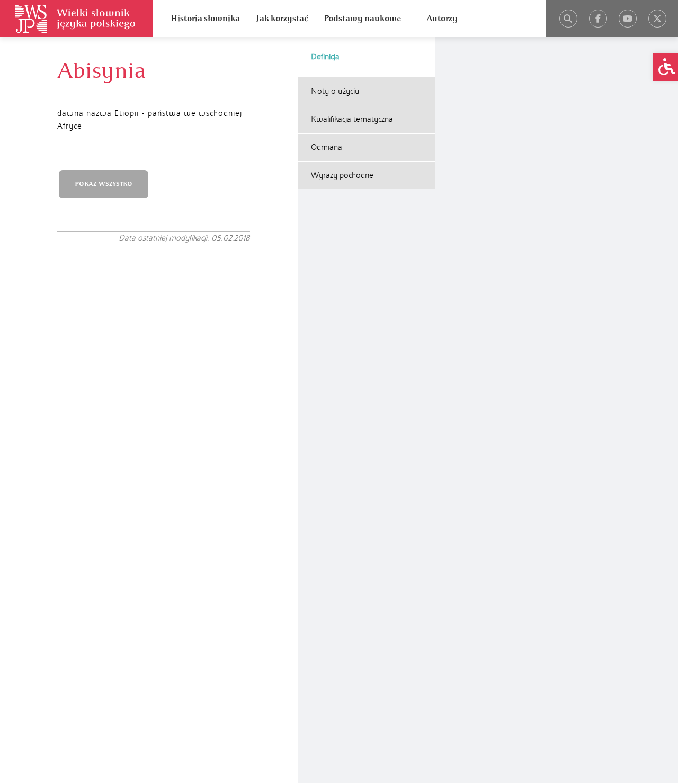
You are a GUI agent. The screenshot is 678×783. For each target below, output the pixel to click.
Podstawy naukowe (362, 18)
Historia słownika (205, 18)
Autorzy (442, 18)
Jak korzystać (282, 18)
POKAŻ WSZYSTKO (103, 184)
